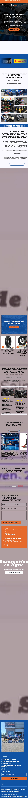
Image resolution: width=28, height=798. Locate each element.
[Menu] (2, 5)
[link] (14, 92)
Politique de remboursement (11, 791)
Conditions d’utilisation (9, 794)
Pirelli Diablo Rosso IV (8, 351)
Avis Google (18, 377)
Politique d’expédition (19, 796)
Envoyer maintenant (12, 522)
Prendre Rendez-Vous (14, 572)
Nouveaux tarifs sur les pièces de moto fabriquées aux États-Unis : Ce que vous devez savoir (9, 454)
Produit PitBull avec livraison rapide (13, 1)
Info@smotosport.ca (13, 538)
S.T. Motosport (11, 788)
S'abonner (13, 778)
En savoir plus (13, 47)
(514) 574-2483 (10, 534)
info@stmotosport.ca (11, 761)
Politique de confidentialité (10, 793)
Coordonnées (6, 796)
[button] (24, 5)
